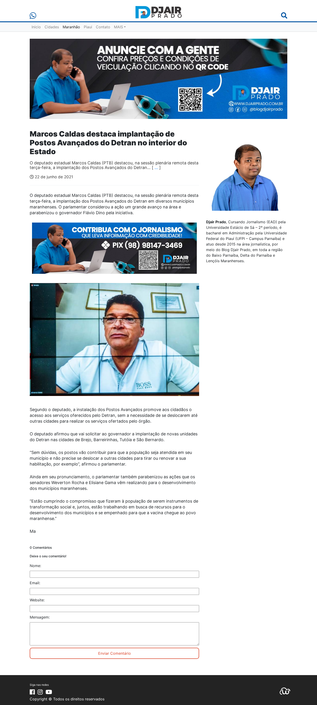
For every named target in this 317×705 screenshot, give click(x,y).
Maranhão (71, 27)
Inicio (36, 27)
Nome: (35, 565)
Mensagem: (40, 617)
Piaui (88, 27)
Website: (37, 600)
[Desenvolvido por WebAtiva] (285, 691)
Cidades (52, 27)
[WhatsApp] (33, 15)
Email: (35, 583)
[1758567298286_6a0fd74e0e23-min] (114, 251)
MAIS (118, 27)
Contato (103, 27)
